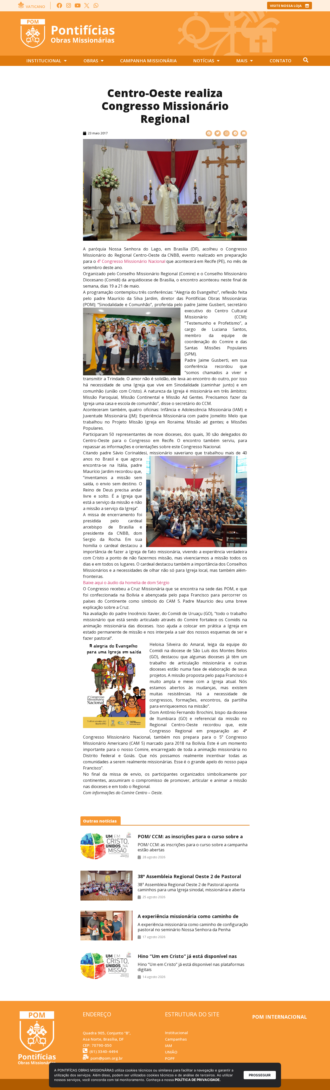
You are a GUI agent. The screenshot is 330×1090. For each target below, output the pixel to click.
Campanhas (176, 1039)
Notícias (203, 61)
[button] (209, 133)
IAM (168, 1045)
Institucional (43, 61)
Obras (91, 61)
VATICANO (35, 6)
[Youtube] (78, 5)
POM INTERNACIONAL (279, 1017)
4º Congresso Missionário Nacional (131, 261)
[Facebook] (59, 5)
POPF (170, 1058)
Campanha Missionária (148, 61)
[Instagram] (68, 5)
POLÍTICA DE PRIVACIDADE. (198, 1080)
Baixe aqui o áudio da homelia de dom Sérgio (126, 582)
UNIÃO (171, 1051)
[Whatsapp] (96, 5)
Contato (280, 61)
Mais (242, 61)
